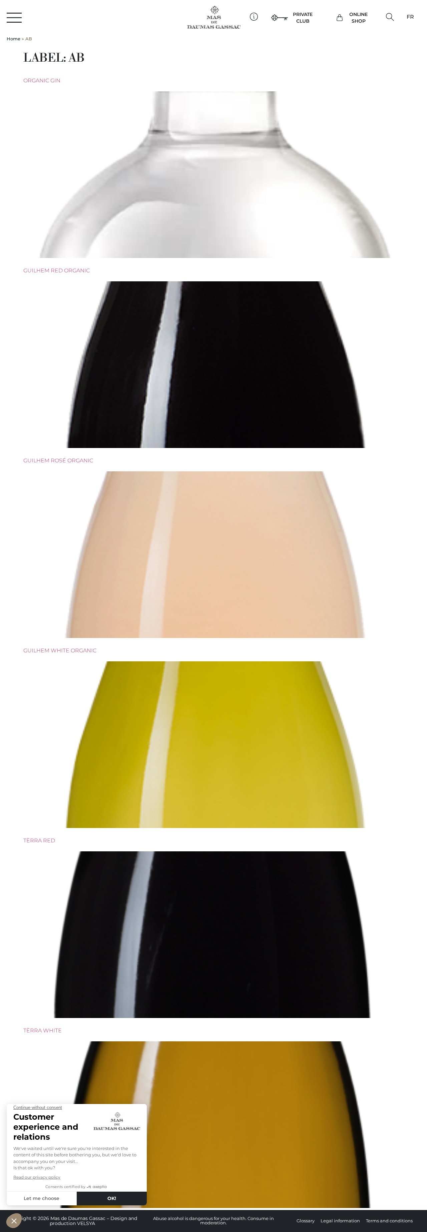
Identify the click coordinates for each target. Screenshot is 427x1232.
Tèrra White (42, 1030)
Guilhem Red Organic (56, 270)
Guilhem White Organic (59, 650)
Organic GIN (41, 80)
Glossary (306, 1220)
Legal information (340, 1220)
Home (13, 38)
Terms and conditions (389, 1220)
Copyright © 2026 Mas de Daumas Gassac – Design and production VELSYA (72, 1220)
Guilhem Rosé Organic (58, 460)
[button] (389, 16)
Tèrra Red (39, 840)
